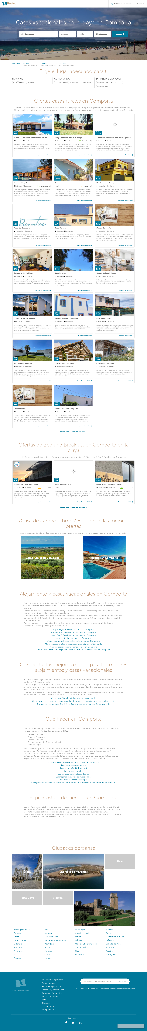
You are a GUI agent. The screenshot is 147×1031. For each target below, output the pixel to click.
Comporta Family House (23, 273)
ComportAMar (19, 409)
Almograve (111, 954)
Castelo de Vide (82, 933)
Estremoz (18, 933)
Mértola (78, 940)
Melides (109, 929)
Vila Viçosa (49, 944)
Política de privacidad (52, 986)
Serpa (16, 936)
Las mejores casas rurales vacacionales (73, 777)
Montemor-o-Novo (115, 936)
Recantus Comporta (22, 228)
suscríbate (122, 981)
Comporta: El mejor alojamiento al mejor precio (73, 698)
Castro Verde (20, 940)
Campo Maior (81, 947)
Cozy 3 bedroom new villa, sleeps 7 (69, 138)
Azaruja (17, 958)
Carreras (46, 1003)
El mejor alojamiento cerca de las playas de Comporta (73, 762)
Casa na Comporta (103, 318)
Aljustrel (109, 951)
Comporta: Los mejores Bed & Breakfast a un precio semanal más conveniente (73, 704)
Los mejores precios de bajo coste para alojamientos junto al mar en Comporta (73, 649)
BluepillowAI (48, 1009)
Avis (15, 954)
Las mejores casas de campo (73, 779)
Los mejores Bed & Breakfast (73, 768)
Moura (78, 936)
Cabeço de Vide (113, 944)
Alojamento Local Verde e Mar (26, 485)
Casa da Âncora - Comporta (66, 318)
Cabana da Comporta (105, 363)
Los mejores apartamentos (73, 765)
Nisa (77, 951)
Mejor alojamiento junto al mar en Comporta (73, 629)
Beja (46, 929)
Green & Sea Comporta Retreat (108, 485)
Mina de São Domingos (86, 944)
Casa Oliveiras (60, 228)
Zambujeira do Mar (22, 929)
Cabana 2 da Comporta (64, 363)
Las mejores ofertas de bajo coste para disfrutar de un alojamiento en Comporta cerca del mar (73, 782)
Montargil (18, 947)
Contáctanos (48, 1006)
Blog (44, 999)
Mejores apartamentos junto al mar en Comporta (73, 632)
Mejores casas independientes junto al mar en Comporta (73, 641)
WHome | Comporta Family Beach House (30, 138)
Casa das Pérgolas (21, 183)
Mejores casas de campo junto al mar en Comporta (73, 647)
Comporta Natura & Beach (24, 318)
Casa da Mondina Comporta (66, 409)
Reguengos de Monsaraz (55, 940)
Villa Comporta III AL (63, 485)
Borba (47, 947)
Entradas (48, 958)
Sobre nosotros (49, 983)
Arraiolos (110, 947)
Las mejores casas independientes (73, 774)
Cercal (47, 954)
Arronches (18, 951)
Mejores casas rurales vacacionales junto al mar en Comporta (73, 644)
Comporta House (62, 183)
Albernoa (79, 954)
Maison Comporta (103, 228)
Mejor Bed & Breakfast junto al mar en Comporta (73, 635)
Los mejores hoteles (73, 771)
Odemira (18, 944)
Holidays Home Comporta (107, 183)
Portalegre (80, 929)
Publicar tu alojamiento (52, 980)
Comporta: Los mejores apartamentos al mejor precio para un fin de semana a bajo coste (73, 701)
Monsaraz (48, 933)
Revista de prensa (50, 996)
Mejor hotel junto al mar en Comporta (73, 638)
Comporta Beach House (106, 273)
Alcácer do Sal (51, 936)
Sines (108, 933)
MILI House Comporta (23, 363)
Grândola (110, 940)
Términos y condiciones (53, 989)
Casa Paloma (60, 273)
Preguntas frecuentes (52, 993)
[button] (66, 1023)
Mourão (48, 951)
